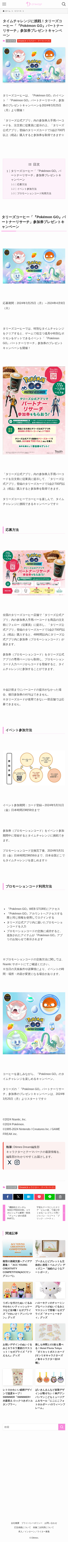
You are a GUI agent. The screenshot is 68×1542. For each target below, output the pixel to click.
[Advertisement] (34, 1469)
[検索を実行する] (61, 1427)
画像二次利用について (43, 1527)
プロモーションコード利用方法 (34, 193)
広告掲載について (22, 1527)
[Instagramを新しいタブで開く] (17, 1162)
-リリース (11, 41)
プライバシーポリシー (31, 1523)
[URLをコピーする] (60, 1197)
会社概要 (15, 1523)
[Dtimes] (34, 4)
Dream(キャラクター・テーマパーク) (34, 41)
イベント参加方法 (27, 188)
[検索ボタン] (64, 4)
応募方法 (22, 184)
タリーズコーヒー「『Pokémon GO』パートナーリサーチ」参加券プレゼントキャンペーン (36, 175)
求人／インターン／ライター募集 (34, 1531)
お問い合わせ (50, 1523)
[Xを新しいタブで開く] (9, 1162)
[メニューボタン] (4, 4)
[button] (8, 1197)
